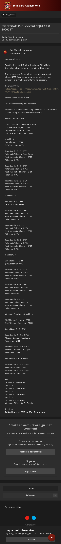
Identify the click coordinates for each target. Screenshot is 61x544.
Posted (18, 53)
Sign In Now (30, 471)
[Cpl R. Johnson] (5, 52)
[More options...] (56, 51)
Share (31, 488)
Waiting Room (21, 39)
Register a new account (31, 451)
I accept (31, 539)
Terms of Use (44, 533)
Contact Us (30, 524)
